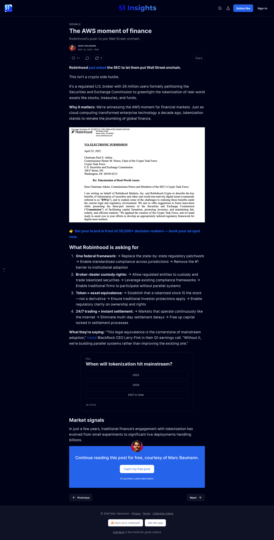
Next (193, 497)
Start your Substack (127, 523)
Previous (83, 497)
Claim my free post (137, 469)
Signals (75, 24)
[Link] (64, 247)
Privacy (136, 513)
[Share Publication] (228, 8)
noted (92, 338)
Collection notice (163, 513)
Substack (118, 532)
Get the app (155, 523)
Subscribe (243, 8)
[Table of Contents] (4, 270)
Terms (146, 513)
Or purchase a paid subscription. (137, 478)
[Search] (220, 8)
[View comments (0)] (87, 58)
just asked (97, 67)
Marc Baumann (87, 46)
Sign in (262, 8)
